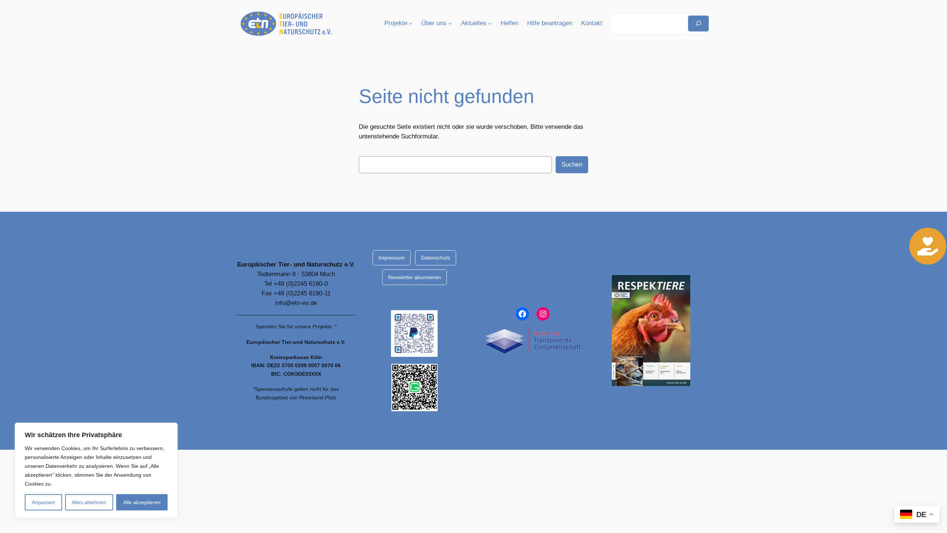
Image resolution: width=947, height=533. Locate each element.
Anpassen (43, 502)
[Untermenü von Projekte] (410, 23)
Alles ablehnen (89, 502)
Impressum (391, 258)
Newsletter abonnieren (414, 277)
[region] (96, 470)
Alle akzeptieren (142, 502)
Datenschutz (435, 258)
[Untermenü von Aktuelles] (490, 23)
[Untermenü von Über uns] (450, 23)
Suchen (572, 164)
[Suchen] (698, 23)
